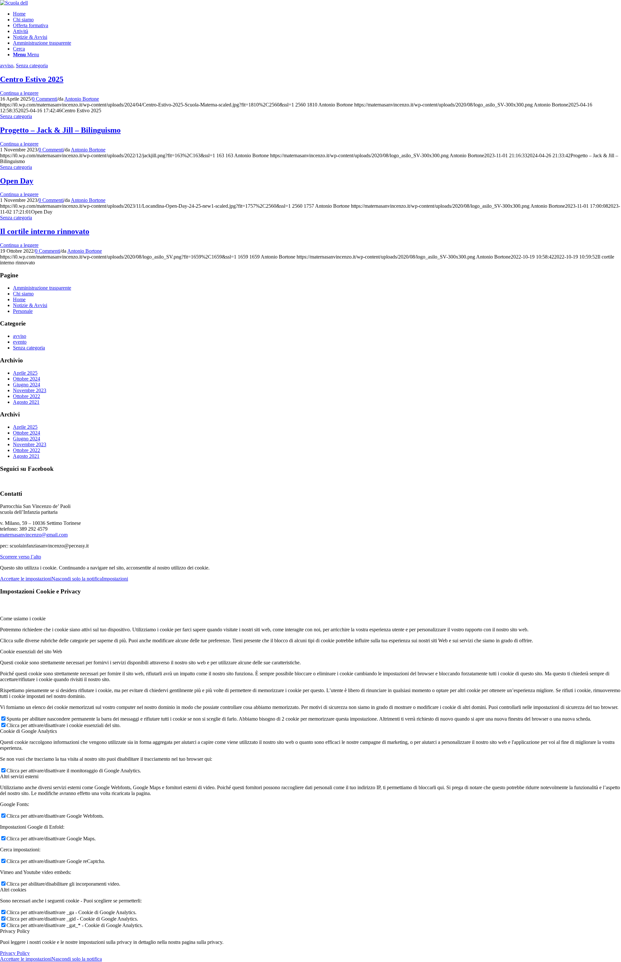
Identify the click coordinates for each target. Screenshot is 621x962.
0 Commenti (44, 99)
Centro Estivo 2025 (31, 79)
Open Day (16, 181)
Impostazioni (115, 578)
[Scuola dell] (14, 3)
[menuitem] (317, 14)
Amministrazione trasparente (42, 288)
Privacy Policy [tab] (15, 931)
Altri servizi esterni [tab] (19, 776)
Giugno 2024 (26, 384)
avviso (6, 65)
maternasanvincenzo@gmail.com (34, 534)
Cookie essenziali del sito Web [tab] (31, 651)
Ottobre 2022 (26, 396)
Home (19, 299)
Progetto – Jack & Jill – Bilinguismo (60, 130)
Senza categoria (32, 65)
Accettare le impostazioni (25, 578)
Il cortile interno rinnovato (44, 231)
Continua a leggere (19, 93)
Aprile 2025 (25, 373)
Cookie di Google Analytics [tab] (28, 731)
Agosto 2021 (26, 402)
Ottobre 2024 (26, 378)
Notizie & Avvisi (30, 305)
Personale (23, 311)
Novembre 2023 (29, 390)
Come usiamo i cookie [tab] (23, 618)
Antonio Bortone (81, 99)
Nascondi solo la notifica (76, 578)
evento (20, 342)
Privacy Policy (15, 953)
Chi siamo (23, 293)
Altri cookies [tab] (13, 889)
